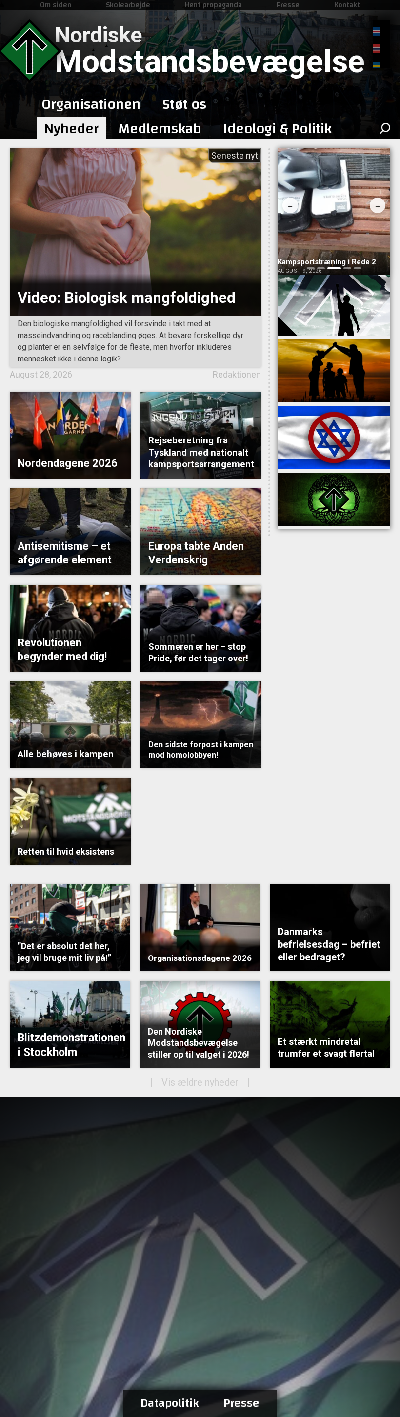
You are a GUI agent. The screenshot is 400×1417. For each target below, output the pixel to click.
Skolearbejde (128, 5)
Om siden (55, 5)
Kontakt (347, 5)
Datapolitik (169, 1403)
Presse (288, 5)
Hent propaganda (213, 5)
